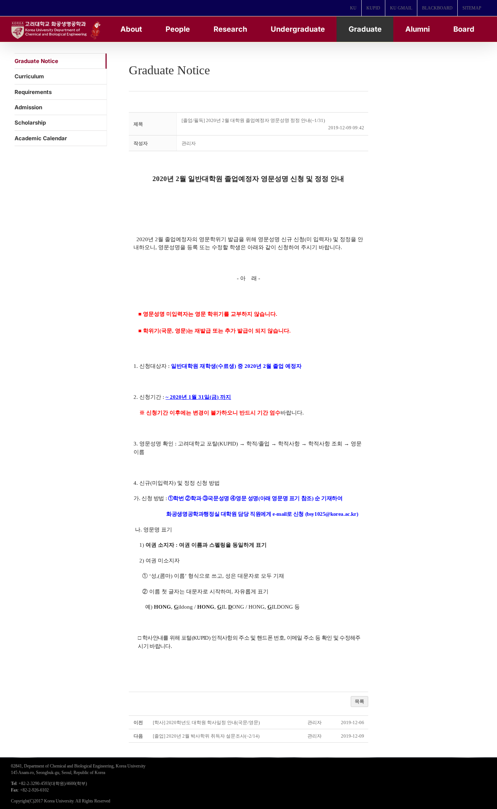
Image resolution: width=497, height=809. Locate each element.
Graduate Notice (36, 61)
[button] (189, 143)
